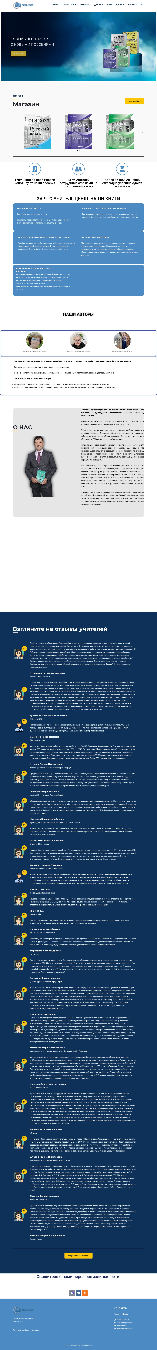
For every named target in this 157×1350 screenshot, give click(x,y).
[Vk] (78, 1293)
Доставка (121, 5)
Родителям (97, 5)
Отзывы (109, 5)
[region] (78, 46)
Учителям (84, 5)
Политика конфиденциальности (26, 1330)
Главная (55, 5)
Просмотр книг (69, 5)
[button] (134, 101)
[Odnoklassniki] (85, 1293)
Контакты (133, 5)
